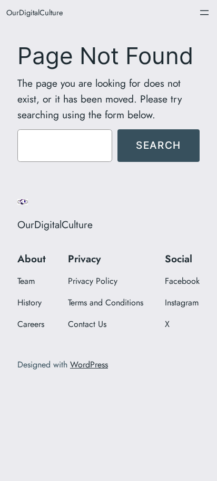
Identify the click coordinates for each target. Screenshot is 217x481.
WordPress (89, 365)
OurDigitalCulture (34, 12)
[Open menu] (204, 12)
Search (158, 145)
